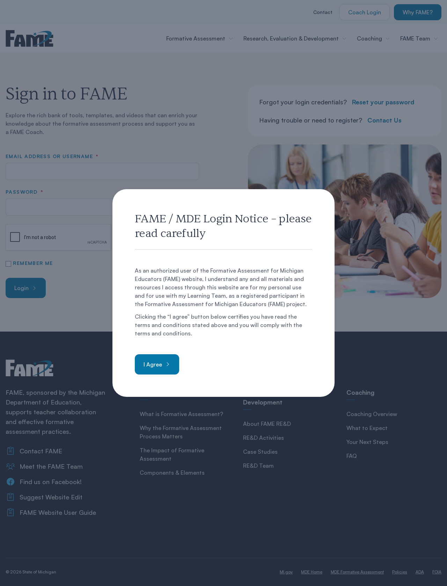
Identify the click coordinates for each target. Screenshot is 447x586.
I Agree (153, 364)
